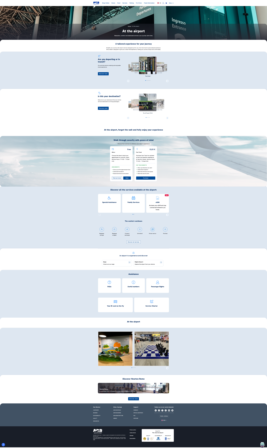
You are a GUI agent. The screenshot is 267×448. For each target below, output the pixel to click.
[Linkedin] (156, 410)
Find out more (117, 178)
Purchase (145, 178)
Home (129, 26)
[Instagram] (166, 410)
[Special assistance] (163, 3)
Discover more (103, 74)
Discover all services (133, 242)
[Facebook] (159, 410)
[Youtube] (169, 410)
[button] (159, 3)
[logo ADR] (96, 3)
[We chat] (172, 410)
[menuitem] (96, 410)
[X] (162, 410)
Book (127, 178)
